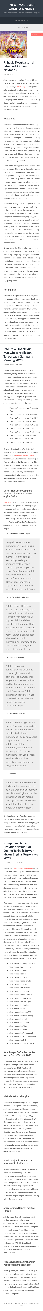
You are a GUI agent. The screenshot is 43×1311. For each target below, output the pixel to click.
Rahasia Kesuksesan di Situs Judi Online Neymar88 (19, 66)
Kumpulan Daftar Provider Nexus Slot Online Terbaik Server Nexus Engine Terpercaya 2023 (20, 850)
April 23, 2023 (9, 863)
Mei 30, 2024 (8, 74)
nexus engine (22, 86)
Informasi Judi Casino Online (21, 6)
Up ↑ (22, 1306)
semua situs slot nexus (24, 455)
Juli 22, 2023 (8, 365)
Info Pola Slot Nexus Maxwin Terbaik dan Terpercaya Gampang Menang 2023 (18, 354)
